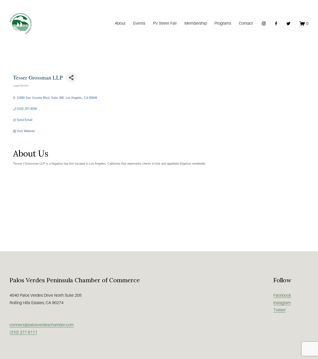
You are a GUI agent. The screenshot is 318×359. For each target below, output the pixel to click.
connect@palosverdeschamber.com (42, 324)
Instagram (282, 302)
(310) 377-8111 (23, 332)
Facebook (282, 295)
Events (139, 23)
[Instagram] (263, 23)
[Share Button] (71, 77)
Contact (246, 23)
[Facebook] (276, 23)
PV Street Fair (165, 23)
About (120, 23)
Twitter (279, 310)
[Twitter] (288, 23)
